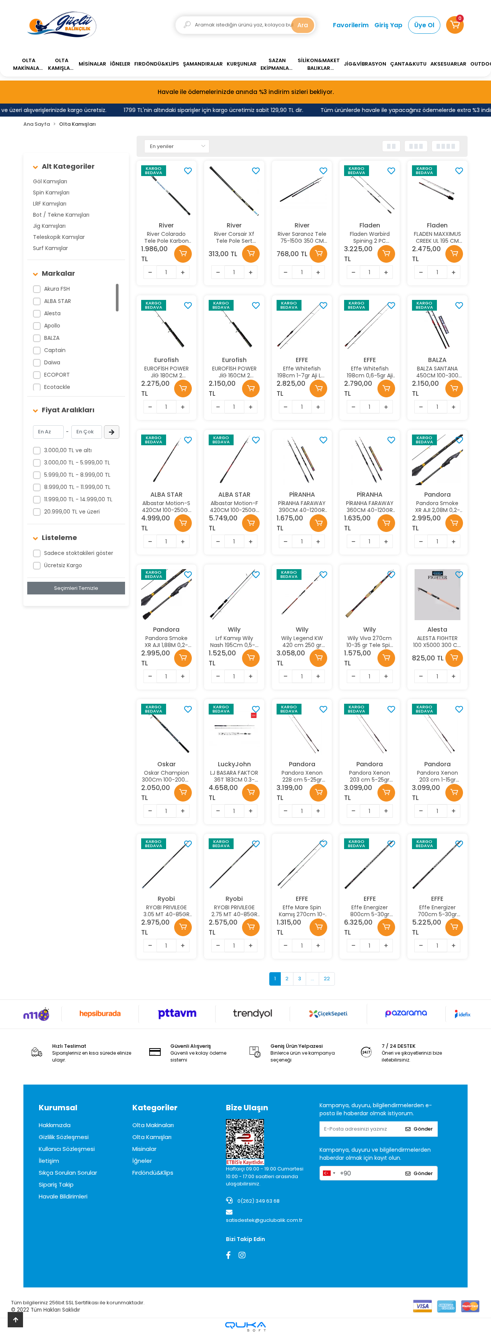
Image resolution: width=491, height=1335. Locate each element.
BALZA (51, 338)
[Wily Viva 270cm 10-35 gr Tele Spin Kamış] (369, 594)
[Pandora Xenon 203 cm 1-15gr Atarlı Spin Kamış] (437, 729)
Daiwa (52, 362)
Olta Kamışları (151, 1137)
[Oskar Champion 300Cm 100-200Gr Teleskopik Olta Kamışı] (166, 729)
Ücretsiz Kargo (63, 565)
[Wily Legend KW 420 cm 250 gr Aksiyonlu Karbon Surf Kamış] (302, 594)
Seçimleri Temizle (76, 588)
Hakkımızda (55, 1125)
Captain (55, 350)
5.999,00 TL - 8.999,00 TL (77, 475)
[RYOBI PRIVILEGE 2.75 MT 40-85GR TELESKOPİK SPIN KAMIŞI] (234, 863)
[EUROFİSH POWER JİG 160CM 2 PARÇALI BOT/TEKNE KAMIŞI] (234, 325)
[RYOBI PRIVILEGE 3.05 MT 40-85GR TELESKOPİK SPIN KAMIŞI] (166, 863)
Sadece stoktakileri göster (78, 553)
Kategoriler (155, 1107)
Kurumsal (58, 1107)
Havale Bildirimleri (63, 1196)
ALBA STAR (57, 301)
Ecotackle (57, 387)
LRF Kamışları (49, 203)
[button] (455, 25)
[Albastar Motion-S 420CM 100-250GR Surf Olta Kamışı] (166, 460)
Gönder (423, 1129)
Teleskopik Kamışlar (59, 237)
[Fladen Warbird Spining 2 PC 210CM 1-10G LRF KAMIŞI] (369, 190)
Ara (302, 25)
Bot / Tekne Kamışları (61, 215)
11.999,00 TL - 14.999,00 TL (78, 499)
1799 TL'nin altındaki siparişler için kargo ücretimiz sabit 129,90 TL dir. (205, 110)
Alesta (52, 313)
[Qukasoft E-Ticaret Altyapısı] (245, 1327)
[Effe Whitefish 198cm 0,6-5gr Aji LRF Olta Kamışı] (369, 325)
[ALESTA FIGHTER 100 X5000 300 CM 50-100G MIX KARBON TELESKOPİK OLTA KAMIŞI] (437, 594)
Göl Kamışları (50, 181)
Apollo (52, 325)
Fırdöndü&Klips (152, 1173)
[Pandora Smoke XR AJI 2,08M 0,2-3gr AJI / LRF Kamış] (437, 460)
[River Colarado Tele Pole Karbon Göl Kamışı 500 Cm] (166, 190)
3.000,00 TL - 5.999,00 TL (77, 462)
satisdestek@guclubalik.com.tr (264, 1220)
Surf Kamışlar (50, 248)
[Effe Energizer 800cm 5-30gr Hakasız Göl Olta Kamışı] (369, 863)
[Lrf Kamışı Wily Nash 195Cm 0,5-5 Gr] (234, 594)
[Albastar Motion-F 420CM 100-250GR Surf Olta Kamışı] (234, 460)
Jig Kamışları (49, 226)
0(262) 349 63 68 (258, 1201)
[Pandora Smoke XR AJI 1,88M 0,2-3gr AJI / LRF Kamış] (166, 594)
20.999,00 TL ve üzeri (72, 511)
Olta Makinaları (153, 1125)
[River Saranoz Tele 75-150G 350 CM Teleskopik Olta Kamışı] (302, 190)
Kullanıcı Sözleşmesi (67, 1149)
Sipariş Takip (56, 1184)
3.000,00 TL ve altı (68, 450)
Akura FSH (57, 289)
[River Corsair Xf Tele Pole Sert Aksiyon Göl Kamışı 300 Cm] (234, 190)
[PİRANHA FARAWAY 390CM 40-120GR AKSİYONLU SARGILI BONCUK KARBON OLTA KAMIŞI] (302, 460)
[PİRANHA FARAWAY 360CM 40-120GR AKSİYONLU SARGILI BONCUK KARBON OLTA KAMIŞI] (369, 460)
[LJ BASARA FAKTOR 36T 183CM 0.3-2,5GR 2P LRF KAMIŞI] (234, 729)
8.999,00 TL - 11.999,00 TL (77, 487)
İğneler (142, 1161)
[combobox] (329, 1173)
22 (327, 978)
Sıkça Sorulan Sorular (68, 1173)
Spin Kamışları (51, 192)
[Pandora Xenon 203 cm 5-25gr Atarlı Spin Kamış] (369, 729)
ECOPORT (57, 375)
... (312, 978)
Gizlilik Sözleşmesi (64, 1137)
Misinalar (144, 1149)
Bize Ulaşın (247, 1107)
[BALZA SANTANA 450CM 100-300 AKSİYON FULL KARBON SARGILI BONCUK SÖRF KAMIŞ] (437, 325)
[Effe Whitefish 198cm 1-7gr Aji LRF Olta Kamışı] (302, 325)
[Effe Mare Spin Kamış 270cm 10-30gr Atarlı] (302, 863)
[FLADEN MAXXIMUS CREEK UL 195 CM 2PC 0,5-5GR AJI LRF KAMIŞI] (437, 190)
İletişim (49, 1161)
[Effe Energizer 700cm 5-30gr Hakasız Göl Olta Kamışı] (437, 863)
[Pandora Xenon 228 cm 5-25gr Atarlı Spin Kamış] (302, 729)
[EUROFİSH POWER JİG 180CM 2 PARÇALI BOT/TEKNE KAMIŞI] (166, 325)
